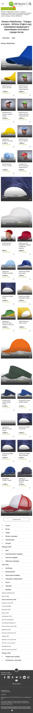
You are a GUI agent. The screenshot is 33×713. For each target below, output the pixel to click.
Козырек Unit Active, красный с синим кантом (24, 165)
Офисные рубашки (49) (8, 593)
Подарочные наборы (13, 656)
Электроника (10, 540)
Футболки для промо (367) (9, 649)
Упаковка (9, 586)
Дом (7, 550)
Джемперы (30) (6, 629)
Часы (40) (5, 564)
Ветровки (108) (6, 609)
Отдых (8, 525)
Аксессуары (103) (7, 616)
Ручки (8, 529)
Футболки (9, 568)
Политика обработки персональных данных (19, 708)
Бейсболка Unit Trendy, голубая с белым (7, 114)
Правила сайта (22, 706)
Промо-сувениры (11, 536)
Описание (5, 38)
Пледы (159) (6, 653)
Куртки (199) (5, 613)
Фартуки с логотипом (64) (9, 639)
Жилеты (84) (5, 596)
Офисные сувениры (12, 561)
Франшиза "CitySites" (6, 674)
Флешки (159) (6, 547)
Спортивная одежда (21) (9, 623)
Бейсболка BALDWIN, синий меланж (23, 480)
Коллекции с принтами (13, 660)
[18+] (17, 3)
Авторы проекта (16, 683)
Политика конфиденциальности (9, 706)
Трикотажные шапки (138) (9, 626)
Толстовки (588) (6, 606)
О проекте (3, 694)
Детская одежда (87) (8, 619)
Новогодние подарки (13, 575)
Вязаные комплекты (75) (9, 633)
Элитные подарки (12, 557)
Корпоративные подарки (14, 554)
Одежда (8, 589)
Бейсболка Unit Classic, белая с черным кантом (23, 87)
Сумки (8, 532)
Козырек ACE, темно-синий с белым (6, 402)
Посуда (8, 543)
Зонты (8, 582)
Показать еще (16, 519)
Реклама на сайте (5, 672)
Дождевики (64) (6, 646)
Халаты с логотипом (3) (8, 643)
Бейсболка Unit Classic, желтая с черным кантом (24, 114)
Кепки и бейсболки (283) (9, 599)
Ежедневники (10, 572)
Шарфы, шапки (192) (7, 603)
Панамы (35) (5, 636)
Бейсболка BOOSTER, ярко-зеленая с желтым (7, 323)
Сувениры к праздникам (14, 579)
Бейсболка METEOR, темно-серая (7, 428)
